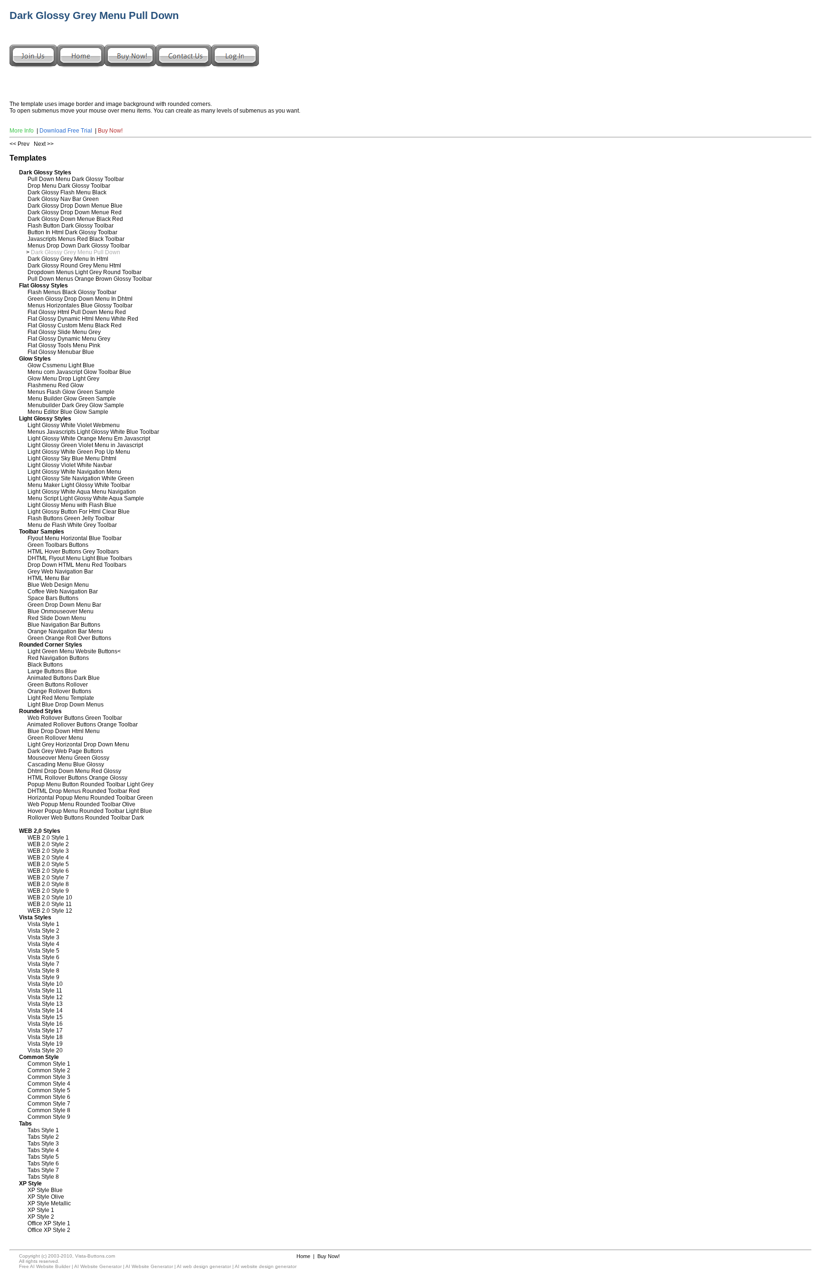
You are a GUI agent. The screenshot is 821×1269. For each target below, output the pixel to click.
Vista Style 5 (43, 950)
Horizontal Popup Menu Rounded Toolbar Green (90, 797)
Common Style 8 (49, 1110)
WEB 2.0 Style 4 (48, 857)
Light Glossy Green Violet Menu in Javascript (85, 445)
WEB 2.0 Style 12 (50, 910)
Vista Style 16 (45, 1024)
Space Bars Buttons (53, 598)
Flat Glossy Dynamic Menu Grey (69, 338)
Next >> (44, 144)
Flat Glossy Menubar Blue (61, 352)
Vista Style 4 (43, 944)
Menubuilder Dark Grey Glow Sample (76, 405)
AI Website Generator (98, 1266)
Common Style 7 (49, 1103)
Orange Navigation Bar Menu (65, 631)
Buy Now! (110, 130)
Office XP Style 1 (49, 1223)
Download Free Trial (65, 130)
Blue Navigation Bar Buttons (64, 624)
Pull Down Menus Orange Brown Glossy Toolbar (90, 279)
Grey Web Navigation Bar (60, 571)
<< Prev (19, 144)
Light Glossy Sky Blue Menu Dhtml (72, 458)
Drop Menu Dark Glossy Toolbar (69, 185)
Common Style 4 (49, 1083)
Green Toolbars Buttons (58, 545)
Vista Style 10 (45, 984)
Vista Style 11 (45, 990)
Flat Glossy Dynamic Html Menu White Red (83, 318)
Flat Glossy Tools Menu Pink (64, 345)
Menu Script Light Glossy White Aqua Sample (86, 498)
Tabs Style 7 (43, 1170)
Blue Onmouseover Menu (61, 611)
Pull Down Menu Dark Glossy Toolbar (76, 179)
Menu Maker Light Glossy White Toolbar (79, 485)
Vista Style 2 (43, 930)
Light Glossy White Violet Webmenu (74, 425)
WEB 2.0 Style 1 (48, 837)
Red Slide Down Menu (57, 618)
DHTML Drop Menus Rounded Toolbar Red (84, 791)
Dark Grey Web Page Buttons (65, 751)
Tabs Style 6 (43, 1163)
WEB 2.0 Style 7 (48, 877)
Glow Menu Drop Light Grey (63, 378)
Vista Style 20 (45, 1050)
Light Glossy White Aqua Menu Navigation (82, 491)
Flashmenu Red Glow (56, 385)
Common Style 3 (49, 1077)
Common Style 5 (49, 1090)
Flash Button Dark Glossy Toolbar (71, 225)
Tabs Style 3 (43, 1143)
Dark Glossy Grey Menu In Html (68, 259)
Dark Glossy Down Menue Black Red (75, 219)
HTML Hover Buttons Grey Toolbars (73, 551)
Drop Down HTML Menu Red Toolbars (77, 565)
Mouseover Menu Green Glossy (68, 757)
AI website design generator (265, 1266)
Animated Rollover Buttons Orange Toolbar (82, 724)
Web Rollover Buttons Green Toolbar (75, 718)
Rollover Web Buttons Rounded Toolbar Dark (86, 817)
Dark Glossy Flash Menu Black (67, 192)
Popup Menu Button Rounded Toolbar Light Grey (90, 784)
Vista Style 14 (45, 1010)
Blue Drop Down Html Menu (64, 731)
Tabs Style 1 (43, 1130)
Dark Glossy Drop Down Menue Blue (75, 205)
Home (303, 1256)
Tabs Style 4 (43, 1150)
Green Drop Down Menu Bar (64, 604)
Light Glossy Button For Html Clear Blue (79, 511)
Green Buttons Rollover (58, 684)
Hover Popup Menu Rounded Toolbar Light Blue (90, 811)
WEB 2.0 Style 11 (50, 904)
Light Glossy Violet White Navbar (70, 465)
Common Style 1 (49, 1063)
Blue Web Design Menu (58, 585)
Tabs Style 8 (43, 1177)
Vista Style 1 (43, 924)
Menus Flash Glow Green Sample (71, 392)
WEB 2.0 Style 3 (48, 851)
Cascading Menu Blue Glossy (66, 764)
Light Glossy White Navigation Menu (74, 471)
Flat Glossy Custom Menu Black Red (75, 325)
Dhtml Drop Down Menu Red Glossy (74, 771)
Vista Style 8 (43, 970)
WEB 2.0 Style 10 (50, 897)
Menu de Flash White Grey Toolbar (72, 525)
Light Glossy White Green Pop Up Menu (79, 451)
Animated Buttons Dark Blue (63, 678)
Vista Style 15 (45, 1017)
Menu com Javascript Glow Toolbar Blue (79, 372)
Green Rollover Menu (55, 738)
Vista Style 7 (43, 964)
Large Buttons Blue (52, 671)
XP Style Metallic (49, 1203)
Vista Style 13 (45, 1004)
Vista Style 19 (45, 1043)
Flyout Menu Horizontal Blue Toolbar (75, 538)
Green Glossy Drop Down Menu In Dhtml (80, 299)
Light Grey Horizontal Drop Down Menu (78, 744)
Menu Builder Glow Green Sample (72, 398)
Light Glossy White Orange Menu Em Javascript (89, 438)
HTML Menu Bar (49, 578)
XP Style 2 (41, 1216)
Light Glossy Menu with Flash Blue (72, 505)
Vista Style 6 (43, 957)
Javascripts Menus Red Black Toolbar (76, 239)
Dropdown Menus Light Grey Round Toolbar (85, 272)
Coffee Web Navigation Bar (63, 591)
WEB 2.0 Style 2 (48, 844)
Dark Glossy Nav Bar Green (63, 199)
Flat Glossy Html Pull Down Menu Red (77, 312)
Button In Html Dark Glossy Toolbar (72, 232)
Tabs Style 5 (43, 1157)
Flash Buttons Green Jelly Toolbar (71, 518)
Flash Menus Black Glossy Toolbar (72, 292)
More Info (22, 130)
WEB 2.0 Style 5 (48, 864)
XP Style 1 (41, 1210)
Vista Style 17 (45, 1030)
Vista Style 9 (43, 977)
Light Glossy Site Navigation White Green (81, 478)
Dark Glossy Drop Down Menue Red (75, 212)
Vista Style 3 (43, 937)
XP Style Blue (45, 1190)
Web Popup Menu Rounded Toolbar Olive (81, 804)
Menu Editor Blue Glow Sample (68, 412)
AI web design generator (204, 1266)
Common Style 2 (49, 1070)
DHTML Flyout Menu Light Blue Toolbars (80, 558)
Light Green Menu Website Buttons (72, 651)
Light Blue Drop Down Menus (66, 704)
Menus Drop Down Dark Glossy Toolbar (79, 245)
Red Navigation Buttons (58, 658)
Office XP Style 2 (49, 1230)
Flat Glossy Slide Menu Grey (64, 332)
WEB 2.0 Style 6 (48, 871)
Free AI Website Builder (44, 1266)
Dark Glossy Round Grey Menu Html (74, 265)
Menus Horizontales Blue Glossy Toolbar (80, 305)
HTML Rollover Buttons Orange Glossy (77, 777)
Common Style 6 (49, 1097)
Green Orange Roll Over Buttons (69, 638)
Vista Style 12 (45, 997)
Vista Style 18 (45, 1037)
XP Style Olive (46, 1196)
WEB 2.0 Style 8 (48, 884)
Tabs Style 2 (43, 1137)
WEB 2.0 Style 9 (48, 890)
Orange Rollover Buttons (59, 691)
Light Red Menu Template (61, 698)
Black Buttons (45, 664)
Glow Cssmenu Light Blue (61, 365)
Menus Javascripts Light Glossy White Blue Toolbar (93, 432)
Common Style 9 (49, 1117)
